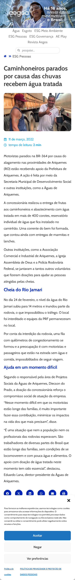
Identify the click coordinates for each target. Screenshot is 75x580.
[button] (69, 500)
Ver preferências (37, 558)
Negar (38, 547)
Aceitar (37, 535)
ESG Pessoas (21, 56)
